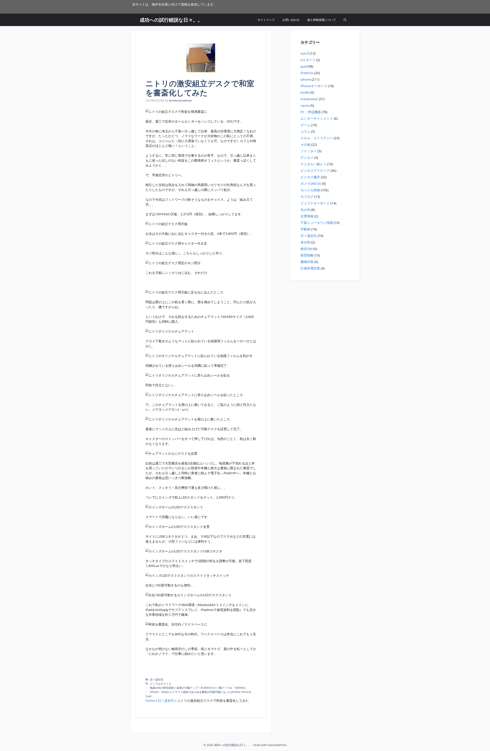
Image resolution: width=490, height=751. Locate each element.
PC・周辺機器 (311, 112)
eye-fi (305, 53)
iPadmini (307, 73)
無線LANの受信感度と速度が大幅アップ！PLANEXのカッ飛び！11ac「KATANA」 (199, 688)
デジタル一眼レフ (314, 164)
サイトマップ (266, 20)
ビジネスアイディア (315, 170)
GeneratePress (277, 745)
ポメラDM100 (311, 183)
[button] (345, 20)
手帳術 (305, 229)
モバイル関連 (310, 190)
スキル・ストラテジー (317, 138)
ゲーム (305, 125)
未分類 (305, 242)
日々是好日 (156, 679)
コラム (305, 131)
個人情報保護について (321, 20)
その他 (305, 144)
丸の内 (305, 209)
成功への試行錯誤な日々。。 (171, 19)
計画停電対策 (310, 268)
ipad (304, 66)
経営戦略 (307, 255)
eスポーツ (308, 60)
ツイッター (309, 151)
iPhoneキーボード (314, 86)
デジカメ (307, 157)
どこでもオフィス (160, 683)
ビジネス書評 (310, 177)
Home (150, 700)
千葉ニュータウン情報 (317, 222)
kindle (305, 92)
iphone (306, 79)
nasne (305, 105)
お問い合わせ (291, 20)
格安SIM (307, 249)
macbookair (309, 99)
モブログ (307, 196)
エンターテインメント (317, 118)
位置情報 (307, 216)
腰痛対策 (307, 262)
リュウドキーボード (315, 203)
